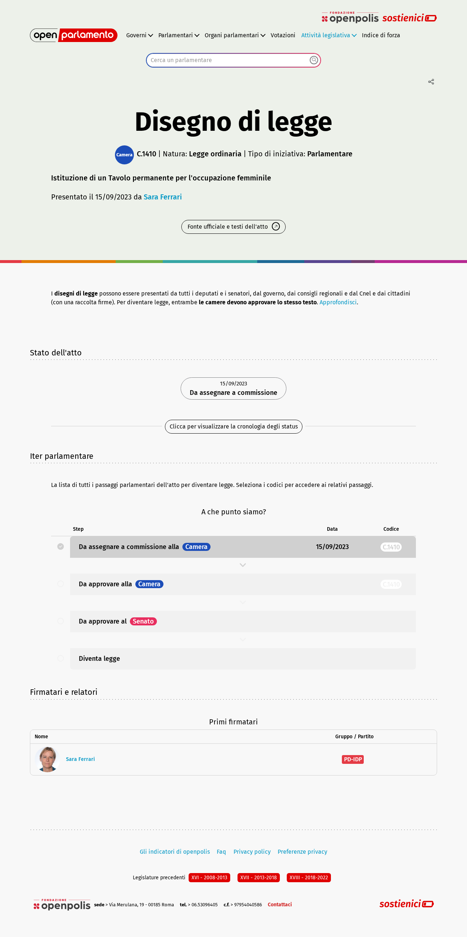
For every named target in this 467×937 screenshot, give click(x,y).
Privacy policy (252, 851)
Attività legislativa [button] (325, 35)
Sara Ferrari (163, 197)
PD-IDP (353, 759)
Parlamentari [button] (175, 35)
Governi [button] (136, 35)
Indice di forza (381, 35)
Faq (221, 851)
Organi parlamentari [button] (232, 35)
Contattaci (280, 905)
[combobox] (233, 60)
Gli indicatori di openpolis (175, 851)
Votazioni (283, 35)
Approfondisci (338, 302)
